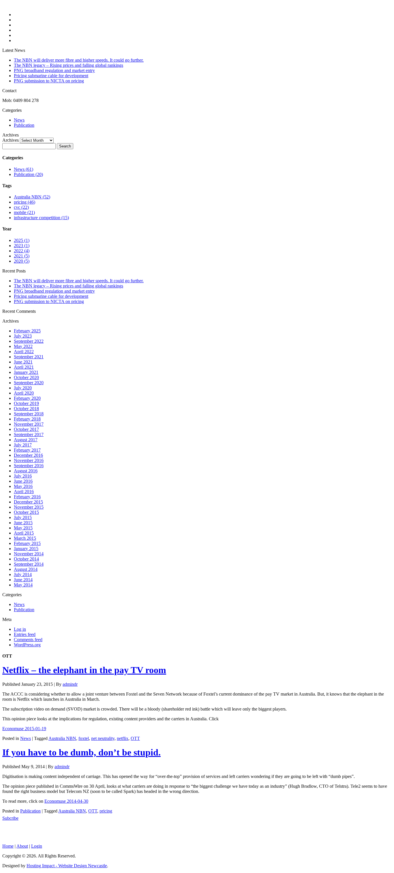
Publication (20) (28, 174)
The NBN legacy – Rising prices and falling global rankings (68, 65)
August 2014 (25, 569)
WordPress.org (27, 644)
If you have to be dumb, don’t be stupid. (81, 752)
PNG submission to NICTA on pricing (49, 80)
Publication (24, 125)
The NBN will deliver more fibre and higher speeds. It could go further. (79, 60)
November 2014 (29, 553)
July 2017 (23, 444)
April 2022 (24, 351)
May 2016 (23, 486)
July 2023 (23, 336)
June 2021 (23, 361)
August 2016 (25, 470)
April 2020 (24, 393)
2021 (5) (21, 255)
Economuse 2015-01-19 (24, 728)
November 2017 (29, 424)
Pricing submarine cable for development (51, 75)
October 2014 (26, 558)
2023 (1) (21, 245)
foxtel (83, 738)
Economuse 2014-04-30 (66, 801)
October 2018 (26, 408)
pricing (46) (24, 202)
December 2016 (28, 455)
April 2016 (24, 491)
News (19, 120)
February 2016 (27, 496)
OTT (135, 738)
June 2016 (23, 481)
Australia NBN (62, 738)
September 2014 (29, 564)
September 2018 (29, 413)
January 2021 (26, 372)
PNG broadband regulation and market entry (54, 70)
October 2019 (26, 403)
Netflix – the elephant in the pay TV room (84, 670)
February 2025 (27, 330)
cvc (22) (21, 207)
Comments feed (28, 639)
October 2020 (26, 377)
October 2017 (26, 429)
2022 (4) (21, 250)
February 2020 (27, 398)
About (22, 846)
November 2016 (29, 460)
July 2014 (23, 574)
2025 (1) (21, 240)
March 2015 (25, 538)
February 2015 (27, 543)
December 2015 (28, 501)
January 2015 (26, 548)
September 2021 (29, 356)
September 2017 (29, 434)
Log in (20, 629)
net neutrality (103, 738)
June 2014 (23, 579)
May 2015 (23, 527)
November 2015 (29, 507)
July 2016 (23, 476)
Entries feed (24, 634)
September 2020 (29, 382)
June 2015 (23, 522)
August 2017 (25, 439)
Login (36, 846)
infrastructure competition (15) (41, 217)
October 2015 (26, 512)
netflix (122, 738)
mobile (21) (24, 212)
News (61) (23, 169)
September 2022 (29, 341)
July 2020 (23, 387)
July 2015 (23, 517)
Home (8, 846)
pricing (106, 810)
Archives (10, 140)
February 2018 (27, 418)
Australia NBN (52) (32, 196)
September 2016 (29, 465)
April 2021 (24, 367)
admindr (70, 684)
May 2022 (23, 346)
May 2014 (23, 584)
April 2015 (24, 533)
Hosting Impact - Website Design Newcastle (67, 865)
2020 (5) (21, 261)
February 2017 (27, 450)
